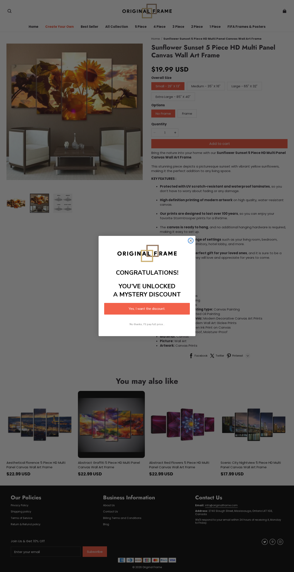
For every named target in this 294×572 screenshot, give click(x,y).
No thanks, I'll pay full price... (147, 324)
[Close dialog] (190, 240)
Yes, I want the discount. (147, 308)
